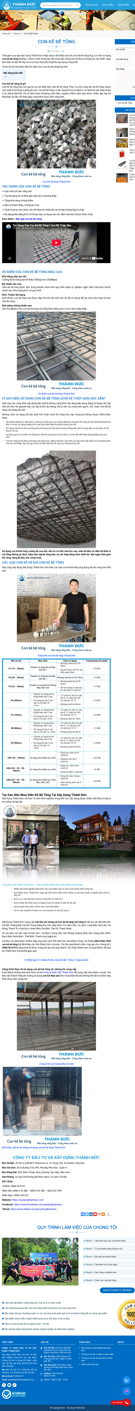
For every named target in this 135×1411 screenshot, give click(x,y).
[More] (103, 1214)
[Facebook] (83, 1214)
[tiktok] (14, 1385)
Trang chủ (91, 5)
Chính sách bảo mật (89, 1364)
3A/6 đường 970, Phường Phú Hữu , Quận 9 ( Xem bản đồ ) (58, 1358)
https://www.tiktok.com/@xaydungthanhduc (33, 1209)
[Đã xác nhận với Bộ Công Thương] (14, 1398)
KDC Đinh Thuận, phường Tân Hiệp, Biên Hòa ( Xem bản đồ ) (58, 1367)
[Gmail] (99, 1214)
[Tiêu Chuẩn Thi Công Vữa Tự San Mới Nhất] (122, 157)
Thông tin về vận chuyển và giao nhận (97, 1354)
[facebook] (4, 1385)
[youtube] (9, 1385)
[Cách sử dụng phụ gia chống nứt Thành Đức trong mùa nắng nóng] (122, 136)
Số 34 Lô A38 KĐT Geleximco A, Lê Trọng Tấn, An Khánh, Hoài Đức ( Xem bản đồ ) (58, 1350)
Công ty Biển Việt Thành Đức (58, 972)
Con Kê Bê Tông (124, 103)
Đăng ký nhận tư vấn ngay (117, 1290)
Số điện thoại (122, 59)
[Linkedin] (91, 1214)
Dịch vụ (17, 33)
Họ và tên (120, 49)
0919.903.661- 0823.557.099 (54, 1374)
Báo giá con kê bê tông (29, 219)
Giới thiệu (108, 5)
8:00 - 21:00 (56, 1379)
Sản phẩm (123, 5)
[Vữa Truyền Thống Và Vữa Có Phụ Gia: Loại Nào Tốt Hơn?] (122, 147)
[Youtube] (95, 1214)
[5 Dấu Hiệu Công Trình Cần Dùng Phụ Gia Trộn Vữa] (122, 182)
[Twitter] (87, 1214)
